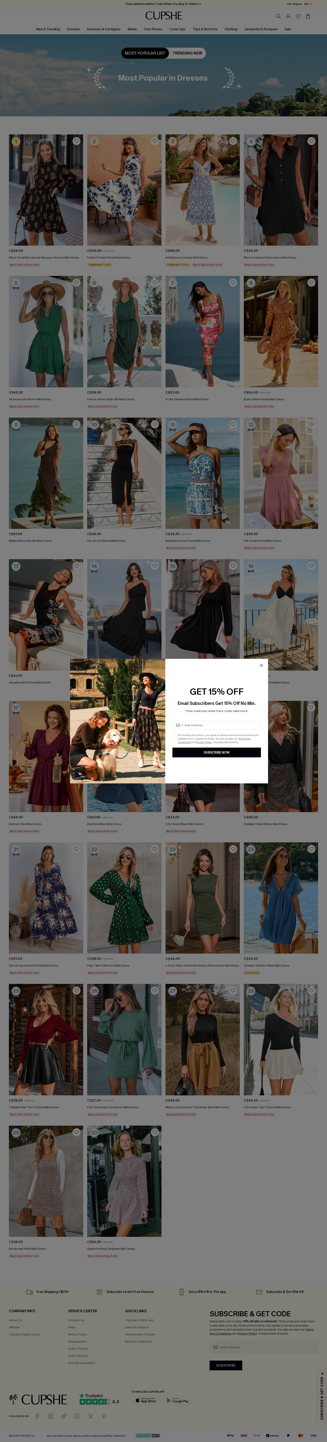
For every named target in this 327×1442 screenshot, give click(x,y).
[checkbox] (174, 735)
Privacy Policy (204, 742)
